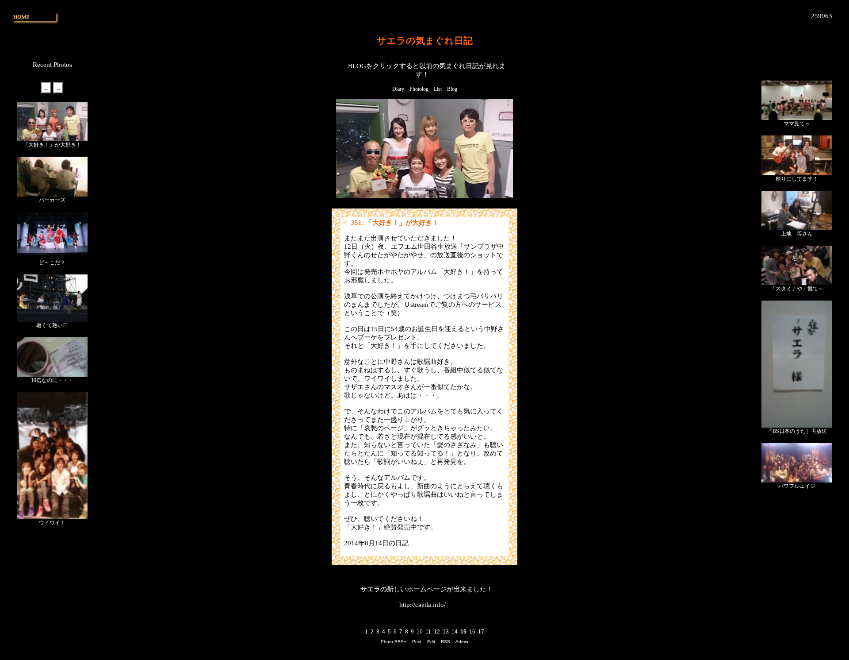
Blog (452, 89)
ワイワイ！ (52, 523)
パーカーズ (52, 200)
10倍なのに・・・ (52, 380)
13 (446, 632)
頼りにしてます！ (797, 179)
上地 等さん (797, 234)
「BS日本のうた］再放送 (797, 431)
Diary (398, 89)
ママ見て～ (797, 123)
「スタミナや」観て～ (796, 289)
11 (428, 632)
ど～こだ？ (52, 262)
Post (416, 641)
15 (463, 632)
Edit (431, 641)
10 (420, 632)
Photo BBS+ (393, 641)
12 (437, 632)
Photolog (418, 89)
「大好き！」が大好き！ (52, 145)
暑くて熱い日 (52, 325)
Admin (461, 641)
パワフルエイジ (796, 486)
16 (472, 632)
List (438, 89)
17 (481, 632)
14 (454, 632)
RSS (445, 641)
